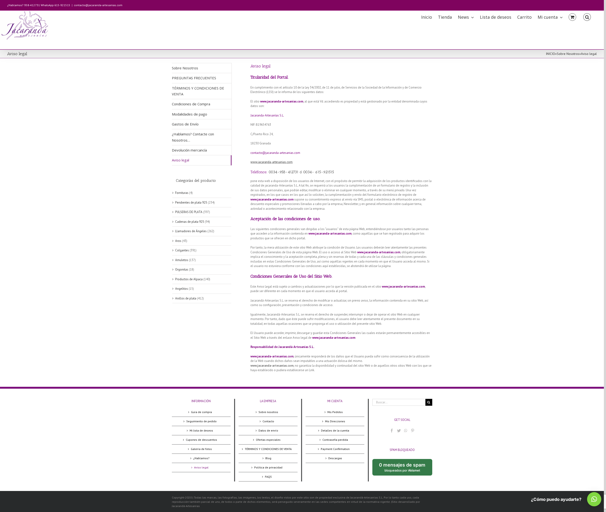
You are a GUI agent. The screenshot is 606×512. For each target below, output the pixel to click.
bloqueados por (405, 469)
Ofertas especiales (268, 439)
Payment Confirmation (335, 449)
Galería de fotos (201, 449)
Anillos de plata (185, 298)
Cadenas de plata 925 (189, 222)
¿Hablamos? (201, 458)
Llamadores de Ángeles (191, 231)
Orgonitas (181, 269)
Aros (178, 241)
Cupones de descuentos (201, 439)
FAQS (268, 476)
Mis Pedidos (335, 412)
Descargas (335, 458)
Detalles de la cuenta (335, 430)
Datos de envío (268, 430)
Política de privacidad (268, 467)
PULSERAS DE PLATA (188, 212)
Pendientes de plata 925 (191, 202)
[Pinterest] (412, 430)
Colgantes (182, 250)
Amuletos (181, 260)
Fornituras (181, 193)
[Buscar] (587, 17)
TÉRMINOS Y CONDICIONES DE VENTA (268, 449)
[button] (594, 499)
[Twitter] (399, 430)
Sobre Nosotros (568, 54)
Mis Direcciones (335, 421)
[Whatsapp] (405, 430)
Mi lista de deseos (201, 430)
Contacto (268, 421)
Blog (268, 458)
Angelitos (181, 289)
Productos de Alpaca (189, 279)
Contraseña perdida (335, 439)
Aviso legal (201, 467)
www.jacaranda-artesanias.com (271, 162)
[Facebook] (392, 430)
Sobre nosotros (268, 412)
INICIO (550, 54)
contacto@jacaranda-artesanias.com (98, 5)
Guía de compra (201, 412)
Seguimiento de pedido (201, 421)
